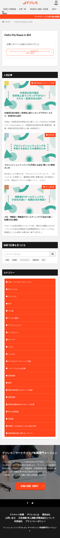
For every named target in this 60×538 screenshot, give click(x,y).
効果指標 (11, 375)
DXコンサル (12, 289)
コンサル (11, 354)
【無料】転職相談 (9, 9)
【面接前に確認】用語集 (38, 9)
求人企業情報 (49, 187)
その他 (10, 311)
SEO (10, 303)
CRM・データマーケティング (19, 282)
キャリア (11, 339)
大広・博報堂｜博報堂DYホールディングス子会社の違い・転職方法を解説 (29, 218)
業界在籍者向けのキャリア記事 (44, 83)
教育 (10, 383)
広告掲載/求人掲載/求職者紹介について (36, 518)
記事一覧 (22, 9)
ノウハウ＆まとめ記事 (17, 368)
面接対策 (36, 260)
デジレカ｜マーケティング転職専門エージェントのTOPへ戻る (30, 52)
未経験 (14, 260)
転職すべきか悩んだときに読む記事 (22, 426)
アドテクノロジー (15, 325)
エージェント (24, 260)
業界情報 (51, 135)
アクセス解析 (13, 318)
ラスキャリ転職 (17, 514)
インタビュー (13, 332)
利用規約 (18, 521)
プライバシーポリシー (35, 521)
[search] (53, 254)
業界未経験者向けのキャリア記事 (21, 404)
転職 (7, 260)
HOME (7, 22)
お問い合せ (10, 518)
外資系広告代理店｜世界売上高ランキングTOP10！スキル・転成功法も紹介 (28, 114)
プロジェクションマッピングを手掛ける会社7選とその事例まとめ (29, 166)
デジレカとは (33, 514)
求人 (43, 260)
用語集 (10, 419)
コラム (10, 347)
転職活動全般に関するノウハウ (20, 433)
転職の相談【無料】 (30, 486)
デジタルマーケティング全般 (19, 361)
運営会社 (46, 514)
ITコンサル (12, 296)
